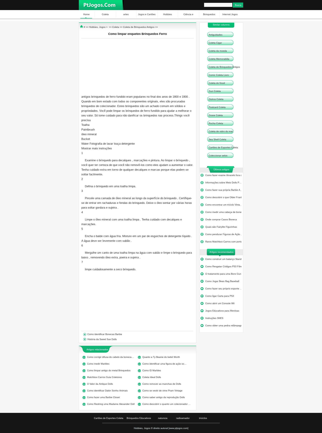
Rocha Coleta (216, 123)
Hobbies (167, 14)
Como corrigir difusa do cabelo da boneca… (110, 357)
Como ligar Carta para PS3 (220, 296)
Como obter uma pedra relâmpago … (223, 325)
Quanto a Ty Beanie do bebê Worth (161, 357)
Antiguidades (215, 34)
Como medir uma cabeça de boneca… (223, 212)
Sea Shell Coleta (217, 139)
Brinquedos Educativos (139, 418)
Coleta (105, 14)
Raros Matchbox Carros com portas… (223, 241)
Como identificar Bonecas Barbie (105, 334)
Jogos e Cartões (146, 14)
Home (86, 14)
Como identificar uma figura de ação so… (164, 363)
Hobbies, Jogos (97, 27)
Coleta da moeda (218, 50)
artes (126, 14)
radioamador (183, 418)
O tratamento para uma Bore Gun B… (223, 273)
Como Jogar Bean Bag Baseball (222, 281)
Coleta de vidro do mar (221, 131)
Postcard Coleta (217, 107)
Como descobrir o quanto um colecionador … (166, 404)
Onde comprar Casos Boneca (221, 219)
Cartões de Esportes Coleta (223, 147)
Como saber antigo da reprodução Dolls (163, 397)
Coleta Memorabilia (219, 59)
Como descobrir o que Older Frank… (223, 197)
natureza (162, 418)
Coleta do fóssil (217, 83)
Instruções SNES (214, 318)
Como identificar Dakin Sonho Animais (107, 390)
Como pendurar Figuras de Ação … (223, 234)
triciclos (203, 418)
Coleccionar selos (218, 155)
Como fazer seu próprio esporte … (223, 288)
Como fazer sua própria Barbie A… (223, 190)
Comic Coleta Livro (219, 75)
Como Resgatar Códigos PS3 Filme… (223, 266)
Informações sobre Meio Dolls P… (223, 182)
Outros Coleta (216, 99)
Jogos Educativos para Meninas (222, 310)
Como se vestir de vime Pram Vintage (162, 390)
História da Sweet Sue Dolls (102, 339)
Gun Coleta (215, 91)
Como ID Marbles (152, 370)
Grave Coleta (216, 115)
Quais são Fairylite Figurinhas (221, 226)
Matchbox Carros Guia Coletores (105, 377)
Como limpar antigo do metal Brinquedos (109, 370)
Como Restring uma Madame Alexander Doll (111, 404)
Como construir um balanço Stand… (223, 259)
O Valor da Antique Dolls (100, 384)
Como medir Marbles (98, 363)
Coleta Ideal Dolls (152, 377)
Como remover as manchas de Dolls (162, 384)
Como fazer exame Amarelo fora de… (223, 175)
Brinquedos (209, 14)
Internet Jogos (230, 14)
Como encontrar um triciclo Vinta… (223, 204)
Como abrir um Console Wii (220, 303)
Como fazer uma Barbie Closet (103, 397)
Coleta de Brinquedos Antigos (224, 67)
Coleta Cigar (215, 42)
